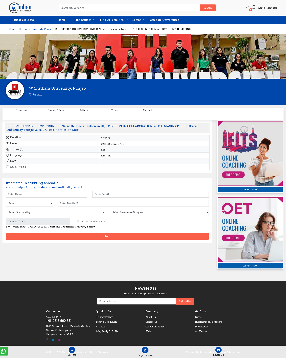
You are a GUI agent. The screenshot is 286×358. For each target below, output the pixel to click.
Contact (147, 110)
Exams (136, 19)
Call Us (72, 354)
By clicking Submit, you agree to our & (50, 227)
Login (261, 7)
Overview (21, 110)
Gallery (83, 110)
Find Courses (82, 19)
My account (201, 326)
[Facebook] (47, 340)
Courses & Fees (56, 110)
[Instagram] (59, 340)
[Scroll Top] (282, 234)
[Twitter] (53, 340)
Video (114, 110)
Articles (100, 326)
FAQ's (148, 331)
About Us (150, 317)
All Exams (201, 331)
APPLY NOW (250, 189)
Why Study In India (107, 331)
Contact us (151, 321)
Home (62, 19)
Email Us (218, 354)
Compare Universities (164, 19)
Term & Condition (106, 321)
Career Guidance (155, 326)
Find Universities (111, 19)
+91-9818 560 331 (59, 320)
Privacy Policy (85, 226)
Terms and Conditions (61, 226)
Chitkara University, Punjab (35, 29)
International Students (208, 321)
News (198, 317)
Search (208, 7)
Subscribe (185, 301)
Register (272, 7)
